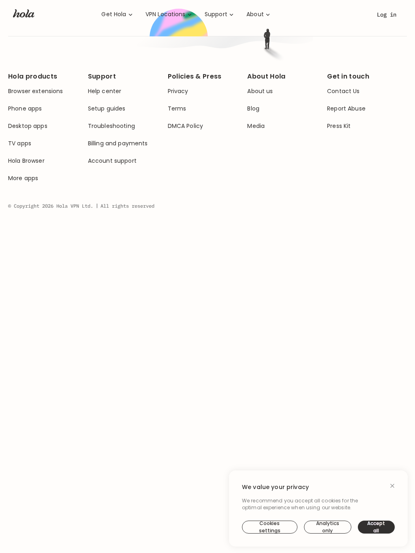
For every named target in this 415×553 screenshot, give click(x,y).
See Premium (267, 175)
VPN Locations (165, 14)
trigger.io (270, 144)
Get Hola (113, 14)
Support (216, 14)
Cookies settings (269, 527)
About (255, 14)
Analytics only (327, 527)
